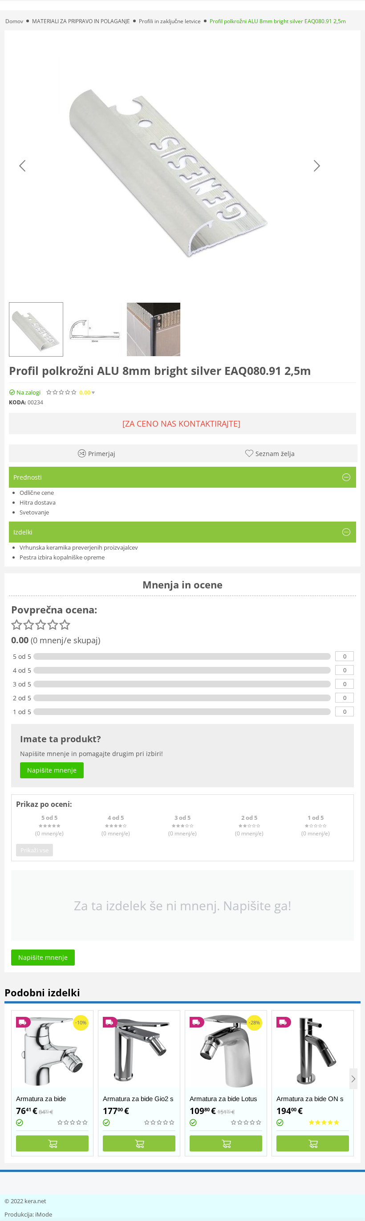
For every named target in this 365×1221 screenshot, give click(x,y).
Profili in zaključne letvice (170, 21)
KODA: (17, 402)
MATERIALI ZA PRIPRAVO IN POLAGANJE (81, 21)
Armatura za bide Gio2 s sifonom (138, 1102)
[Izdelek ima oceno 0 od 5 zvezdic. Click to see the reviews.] (61, 392)
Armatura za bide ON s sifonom (310, 1102)
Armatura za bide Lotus (223, 1098)
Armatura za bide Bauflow (41, 1102)
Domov (14, 21)
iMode (43, 1214)
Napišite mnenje (154, 392)
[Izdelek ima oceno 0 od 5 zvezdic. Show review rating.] (73, 1122)
